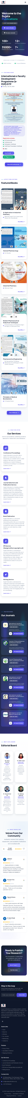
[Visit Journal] (10, 633)
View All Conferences (13, 164)
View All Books (13, 412)
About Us (4, 1032)
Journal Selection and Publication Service (12, 1063)
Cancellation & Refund (7, 1050)
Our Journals (5, 1036)
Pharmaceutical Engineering (12, 359)
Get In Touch (13, 965)
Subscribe (22, 995)
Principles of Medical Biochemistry (10, 398)
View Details (7, 153)
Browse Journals (10, 33)
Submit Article (19, 633)
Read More (21, 221)
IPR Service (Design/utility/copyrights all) (12, 1067)
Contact (20, 1095)
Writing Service (6, 1069)
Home (3, 1029)
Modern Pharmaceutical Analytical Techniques (11, 322)
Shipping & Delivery (7, 1053)
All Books (4, 1034)
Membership (5, 1038)
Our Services (14, 970)
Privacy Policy (5, 1048)
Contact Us (5, 1040)
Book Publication (6, 1065)
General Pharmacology (10, 251)
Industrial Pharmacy (9, 286)
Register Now (9, 157)
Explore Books (10, 28)
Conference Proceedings (8, 1060)
